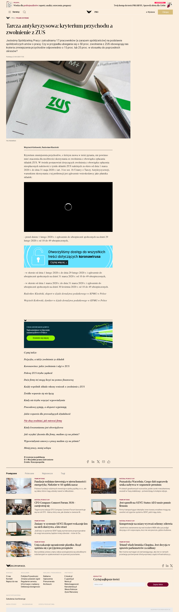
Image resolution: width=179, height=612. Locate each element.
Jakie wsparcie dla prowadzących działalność (47, 414)
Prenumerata (48, 581)
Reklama (47, 576)
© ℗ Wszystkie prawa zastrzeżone (38, 460)
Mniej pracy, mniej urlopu (37, 448)
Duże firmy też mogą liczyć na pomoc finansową (49, 379)
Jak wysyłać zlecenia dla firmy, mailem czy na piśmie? (52, 434)
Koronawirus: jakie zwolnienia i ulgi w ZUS (47, 366)
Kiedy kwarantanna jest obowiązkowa (43, 427)
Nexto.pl (68, 581)
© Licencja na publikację (34, 457)
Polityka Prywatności (29, 576)
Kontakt (9, 579)
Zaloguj (165, 12)
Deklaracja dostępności (30, 587)
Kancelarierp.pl (71, 587)
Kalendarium (27, 604)
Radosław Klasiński (50, 147)
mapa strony (11, 604)
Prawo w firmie (22, 18)
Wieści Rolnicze (71, 589)
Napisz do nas (12, 581)
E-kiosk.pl (68, 576)
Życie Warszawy (71, 592)
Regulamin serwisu (29, 581)
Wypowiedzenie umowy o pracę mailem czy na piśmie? (52, 441)
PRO (96, 12)
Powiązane (11, 473)
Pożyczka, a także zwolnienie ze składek (44, 359)
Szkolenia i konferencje (15, 599)
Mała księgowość (72, 584)
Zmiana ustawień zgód (30, 579)
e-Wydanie (150, 12)
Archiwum (47, 584)
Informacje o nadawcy (30, 584)
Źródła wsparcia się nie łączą (39, 393)
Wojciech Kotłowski (32, 147)
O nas (8, 576)
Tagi (63, 473)
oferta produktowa (46, 604)
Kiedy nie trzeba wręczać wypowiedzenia (44, 400)
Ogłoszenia (48, 579)
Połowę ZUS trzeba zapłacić (38, 373)
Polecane (29, 473)
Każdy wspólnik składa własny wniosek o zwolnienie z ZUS (54, 386)
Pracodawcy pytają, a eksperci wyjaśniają (45, 407)
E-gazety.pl (69, 579)
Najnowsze (47, 473)
